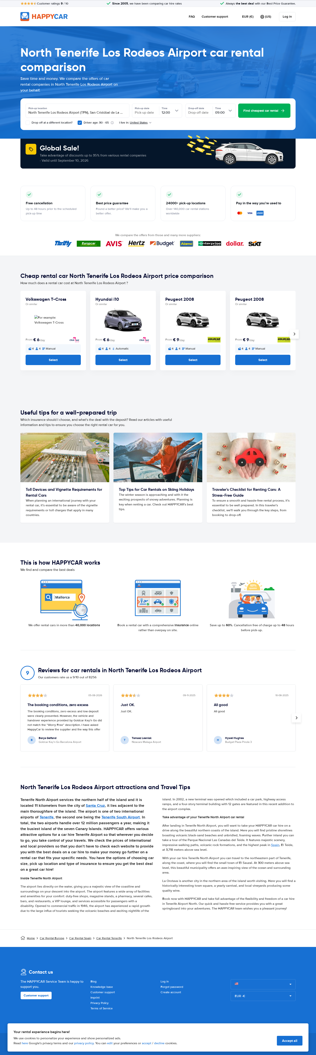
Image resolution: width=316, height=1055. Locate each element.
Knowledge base (102, 987)
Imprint (95, 997)
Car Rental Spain (80, 938)
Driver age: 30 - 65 (96, 122)
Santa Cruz (95, 805)
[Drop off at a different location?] (28, 123)
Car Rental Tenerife (109, 938)
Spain (275, 845)
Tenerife (47, 817)
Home (31, 938)
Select (53, 360)
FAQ (192, 16)
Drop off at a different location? (52, 122)
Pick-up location (37, 108)
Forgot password (172, 987)
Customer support (215, 16)
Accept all (289, 1040)
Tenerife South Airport (120, 817)
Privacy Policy (100, 1003)
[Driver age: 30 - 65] (80, 123)
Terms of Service (102, 1008)
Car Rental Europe (52, 938)
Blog (94, 981)
